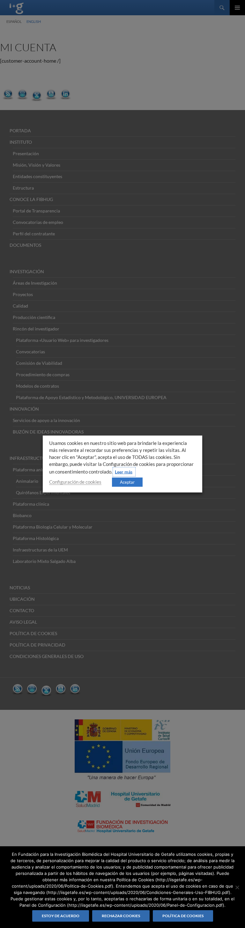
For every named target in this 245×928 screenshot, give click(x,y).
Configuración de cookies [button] (75, 482)
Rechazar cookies (121, 915)
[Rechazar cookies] (237, 887)
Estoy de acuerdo (60, 915)
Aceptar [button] (127, 482)
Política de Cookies (183, 915)
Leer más (123, 471)
